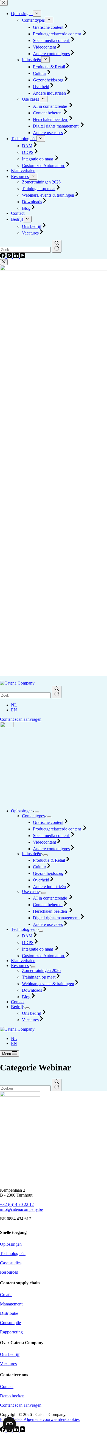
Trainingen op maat (38, 977)
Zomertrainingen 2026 (41, 970)
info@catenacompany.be (21, 1209)
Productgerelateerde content (57, 829)
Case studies (10, 1262)
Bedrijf (17, 1006)
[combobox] (25, 1088)
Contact (17, 1001)
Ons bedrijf (31, 1013)
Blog (26, 996)
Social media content (51, 835)
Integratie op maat (38, 949)
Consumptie (10, 1322)
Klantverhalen (23, 960)
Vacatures (30, 1019)
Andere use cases (48, 924)
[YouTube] (22, 1430)
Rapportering (11, 1332)
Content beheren (48, 904)
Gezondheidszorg (48, 873)
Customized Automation (43, 955)
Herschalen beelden (50, 911)
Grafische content (48, 822)
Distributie (9, 1313)
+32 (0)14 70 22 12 (17, 1204)
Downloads (32, 990)
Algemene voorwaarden (44, 1419)
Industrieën (31, 853)
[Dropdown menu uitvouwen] (37, 812)
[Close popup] (4, 262)
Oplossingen (22, 811)
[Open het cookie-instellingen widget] (9, 1423)
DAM (27, 936)
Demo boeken (12, 1396)
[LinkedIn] (16, 1430)
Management (11, 1304)
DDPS (27, 942)
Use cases (30, 891)
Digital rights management (56, 917)
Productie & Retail (49, 860)
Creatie (6, 1294)
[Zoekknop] (56, 692)
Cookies (72, 1419)
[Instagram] (10, 1430)
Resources (20, 965)
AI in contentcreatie (50, 898)
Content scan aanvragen (20, 719)
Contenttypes (33, 815)
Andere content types (51, 848)
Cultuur (39, 866)
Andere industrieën (49, 886)
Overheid (41, 880)
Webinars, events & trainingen (48, 983)
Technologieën (23, 929)
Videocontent (44, 842)
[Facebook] (3, 1430)
